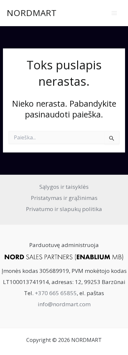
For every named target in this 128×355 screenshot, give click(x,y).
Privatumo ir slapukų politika (64, 209)
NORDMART (31, 13)
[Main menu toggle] (114, 13)
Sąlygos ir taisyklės (64, 186)
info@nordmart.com (64, 304)
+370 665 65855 (56, 293)
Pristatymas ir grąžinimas (64, 198)
